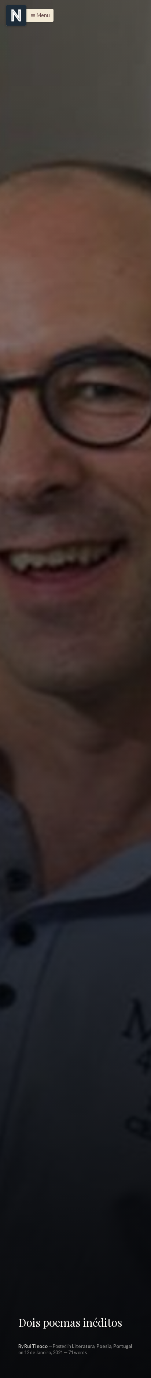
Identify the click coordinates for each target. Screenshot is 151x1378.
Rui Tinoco (36, 1346)
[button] (38, 15)
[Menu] (16, 15)
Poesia (103, 1346)
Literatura (83, 1346)
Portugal (122, 1346)
